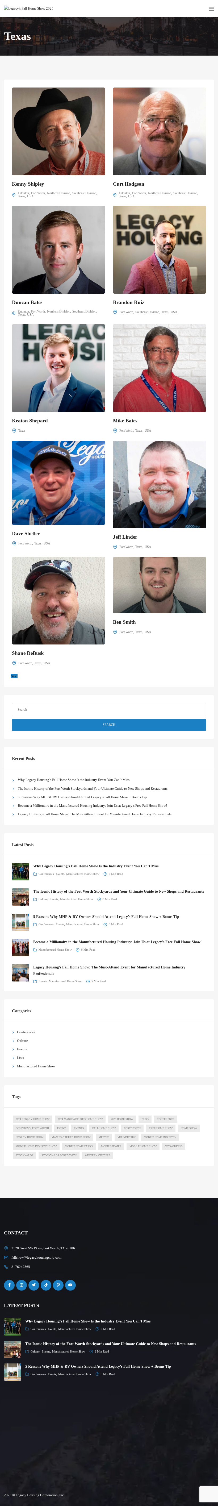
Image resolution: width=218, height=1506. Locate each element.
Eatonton (23, 193)
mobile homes (111, 1146)
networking (173, 1146)
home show (189, 1128)
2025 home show (122, 1119)
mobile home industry (160, 1137)
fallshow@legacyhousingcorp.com (36, 1257)
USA (30, 196)
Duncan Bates (27, 302)
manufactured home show (71, 1137)
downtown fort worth (32, 1128)
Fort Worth (38, 193)
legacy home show (29, 1137)
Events (60, 873)
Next (14, 676)
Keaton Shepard (30, 420)
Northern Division (58, 193)
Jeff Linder (125, 537)
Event (61, 1128)
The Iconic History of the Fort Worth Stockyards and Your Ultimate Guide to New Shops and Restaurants (92, 789)
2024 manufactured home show (80, 1119)
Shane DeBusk (28, 653)
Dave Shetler (26, 533)
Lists (20, 1058)
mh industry (127, 1137)
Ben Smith (124, 622)
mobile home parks (79, 1146)
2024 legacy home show (32, 1119)
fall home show (104, 1128)
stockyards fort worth (59, 1155)
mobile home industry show (36, 1146)
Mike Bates (125, 420)
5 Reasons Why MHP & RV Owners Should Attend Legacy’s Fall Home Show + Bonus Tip (82, 797)
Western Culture (97, 1155)
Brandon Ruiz (128, 302)
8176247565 (20, 1267)
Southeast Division (84, 193)
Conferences (46, 873)
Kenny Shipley (28, 184)
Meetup (104, 1137)
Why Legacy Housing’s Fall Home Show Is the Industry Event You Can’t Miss (73, 780)
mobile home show (143, 1146)
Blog (145, 1119)
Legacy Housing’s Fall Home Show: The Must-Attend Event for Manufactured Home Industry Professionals (94, 814)
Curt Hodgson (128, 184)
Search (109, 725)
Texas (21, 196)
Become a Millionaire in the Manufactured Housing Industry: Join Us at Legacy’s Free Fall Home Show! (92, 806)
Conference (165, 1119)
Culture (43, 899)
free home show (161, 1128)
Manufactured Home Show (82, 873)
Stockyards (24, 1155)
